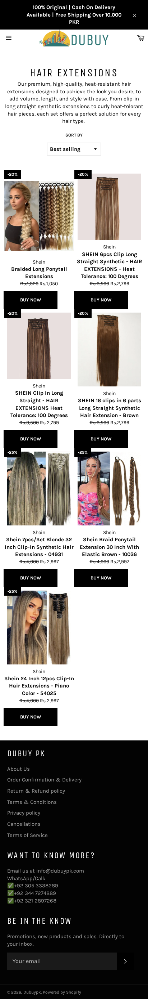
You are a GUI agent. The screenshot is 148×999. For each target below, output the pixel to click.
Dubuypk (32, 992)
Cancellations (24, 824)
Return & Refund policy (36, 791)
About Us (18, 769)
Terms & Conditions (32, 802)
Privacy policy (23, 813)
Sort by (74, 135)
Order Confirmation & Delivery (44, 779)
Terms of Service (27, 835)
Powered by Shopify (62, 992)
